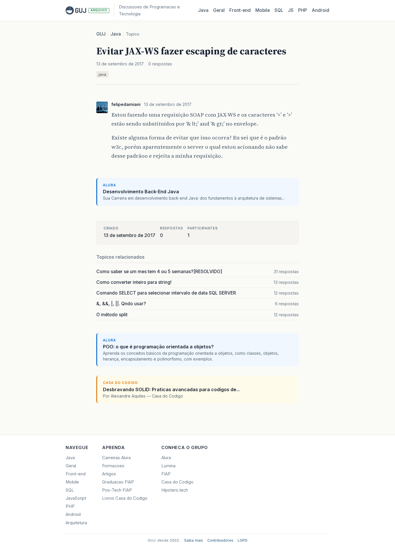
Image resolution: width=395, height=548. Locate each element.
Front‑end (240, 10)
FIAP (166, 474)
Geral (219, 10)
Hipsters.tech (174, 490)
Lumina (168, 465)
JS (291, 10)
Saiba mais (193, 540)
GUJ (101, 34)
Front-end (76, 474)
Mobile (262, 10)
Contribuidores (220, 540)
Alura (166, 457)
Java (203, 10)
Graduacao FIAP (118, 482)
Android (320, 10)
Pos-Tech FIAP (117, 490)
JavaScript (76, 498)
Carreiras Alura (116, 457)
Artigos (109, 474)
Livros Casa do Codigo (124, 498)
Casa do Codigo (177, 482)
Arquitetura (76, 522)
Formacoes (113, 465)
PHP (302, 10)
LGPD (243, 540)
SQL (278, 10)
